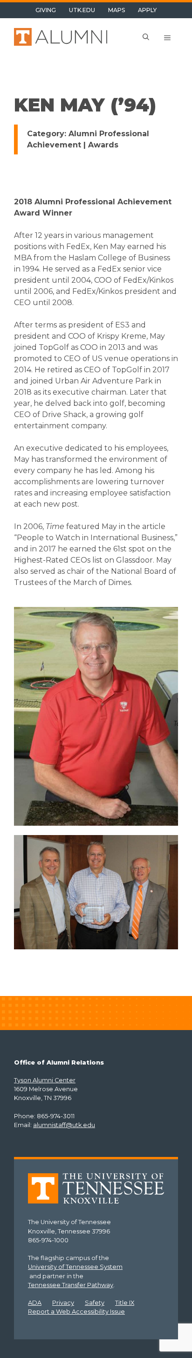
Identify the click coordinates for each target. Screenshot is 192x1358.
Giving (45, 10)
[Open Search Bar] (146, 38)
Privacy (63, 1302)
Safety (94, 1302)
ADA (34, 1302)
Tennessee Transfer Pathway (70, 1284)
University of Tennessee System (75, 1266)
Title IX (124, 1302)
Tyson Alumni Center (44, 1080)
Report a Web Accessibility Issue (76, 1311)
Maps (116, 10)
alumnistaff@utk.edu (64, 1124)
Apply (147, 10)
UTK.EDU (82, 10)
